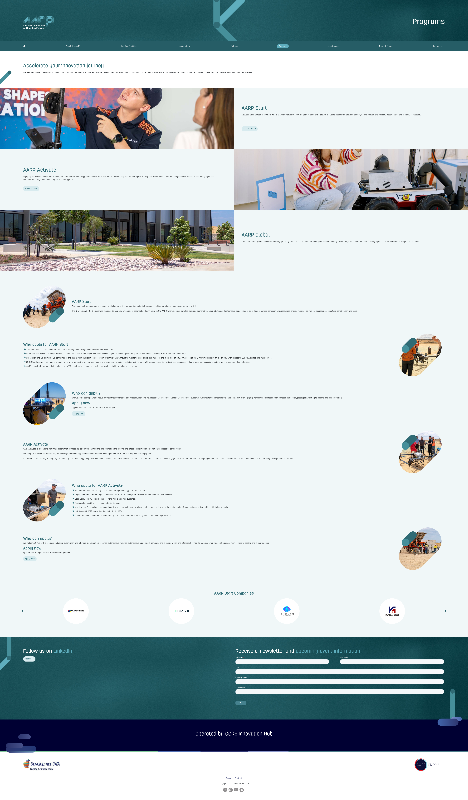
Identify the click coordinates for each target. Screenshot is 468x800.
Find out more (250, 129)
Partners (234, 46)
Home (24, 46)
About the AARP (73, 46)
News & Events (385, 46)
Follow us (29, 659)
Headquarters (184, 46)
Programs (283, 46)
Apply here (78, 414)
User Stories (333, 46)
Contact (238, 778)
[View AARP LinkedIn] (241, 790)
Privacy (229, 778)
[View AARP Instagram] (231, 790)
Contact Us (438, 46)
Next (446, 611)
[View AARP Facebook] (225, 790)
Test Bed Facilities (129, 46)
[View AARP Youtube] (236, 790)
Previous (22, 611)
